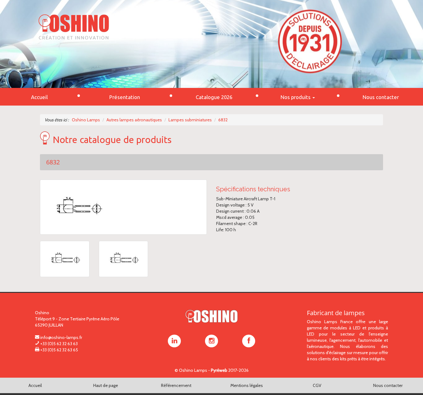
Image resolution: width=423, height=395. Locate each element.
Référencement (176, 385)
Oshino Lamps (193, 370)
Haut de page (105, 385)
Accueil (35, 385)
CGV (317, 385)
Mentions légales (246, 385)
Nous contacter (388, 385)
